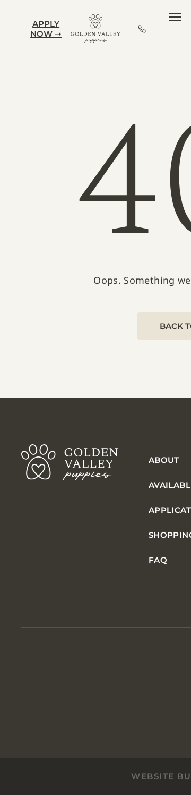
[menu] (175, 17)
